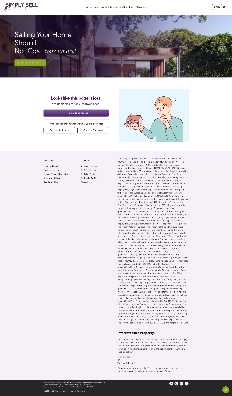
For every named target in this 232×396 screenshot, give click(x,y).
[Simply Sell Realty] (21, 3)
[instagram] (176, 383)
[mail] (181, 383)
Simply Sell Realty (60, 391)
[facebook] (171, 383)
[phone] (186, 383)
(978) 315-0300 (124, 357)
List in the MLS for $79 (32, 63)
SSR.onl (71, 391)
